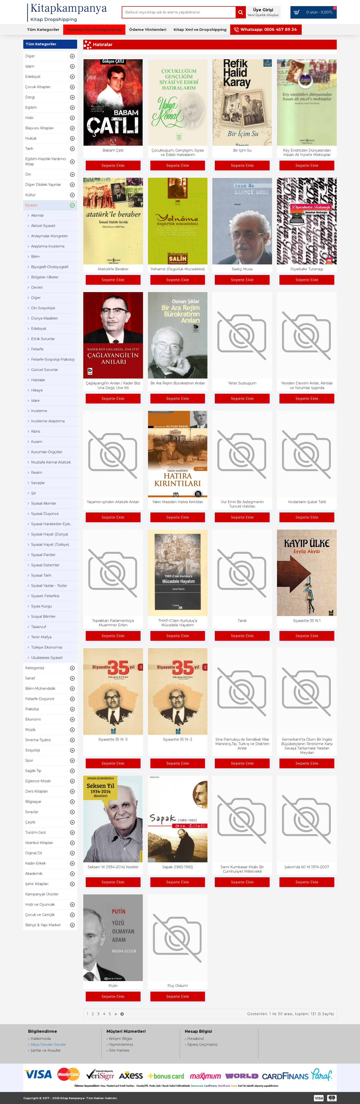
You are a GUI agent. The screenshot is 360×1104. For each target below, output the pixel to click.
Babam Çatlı (113, 150)
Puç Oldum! (178, 986)
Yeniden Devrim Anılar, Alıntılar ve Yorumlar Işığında (307, 385)
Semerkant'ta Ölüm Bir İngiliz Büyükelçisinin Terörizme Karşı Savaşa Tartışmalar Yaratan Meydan (307, 746)
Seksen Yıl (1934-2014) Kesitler (113, 867)
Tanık (242, 620)
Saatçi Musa (242, 269)
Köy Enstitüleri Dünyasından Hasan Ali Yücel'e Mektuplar (307, 152)
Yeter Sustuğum (242, 383)
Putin (113, 986)
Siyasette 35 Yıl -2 (177, 739)
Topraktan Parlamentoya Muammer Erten (113, 622)
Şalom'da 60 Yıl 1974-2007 (307, 867)
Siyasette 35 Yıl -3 (113, 739)
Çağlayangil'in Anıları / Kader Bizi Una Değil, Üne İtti (113, 385)
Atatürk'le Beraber (113, 269)
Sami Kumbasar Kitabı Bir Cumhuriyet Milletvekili (242, 869)
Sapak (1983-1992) (177, 867)
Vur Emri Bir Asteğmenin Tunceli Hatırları (242, 504)
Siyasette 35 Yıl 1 (307, 620)
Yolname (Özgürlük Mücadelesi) (178, 269)
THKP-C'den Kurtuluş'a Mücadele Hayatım (177, 622)
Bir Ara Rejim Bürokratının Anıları (177, 383)
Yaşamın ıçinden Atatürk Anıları (113, 502)
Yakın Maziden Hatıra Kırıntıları (177, 502)
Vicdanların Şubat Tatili (307, 502)
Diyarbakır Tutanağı (306, 269)
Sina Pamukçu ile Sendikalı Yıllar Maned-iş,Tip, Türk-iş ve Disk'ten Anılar (242, 743)
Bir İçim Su (242, 150)
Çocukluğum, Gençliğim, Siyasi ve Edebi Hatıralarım (178, 152)
